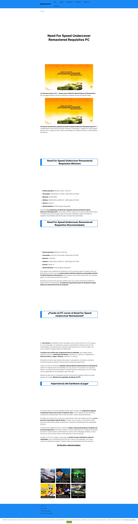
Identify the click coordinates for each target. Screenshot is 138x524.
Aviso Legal (44, 508)
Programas (69, 2)
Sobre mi (86, 2)
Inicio (55, 2)
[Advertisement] (69, 23)
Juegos (61, 2)
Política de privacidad (46, 513)
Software (78, 2)
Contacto (56, 6)
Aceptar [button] (69, 522)
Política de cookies (46, 510)
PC (58, 93)
